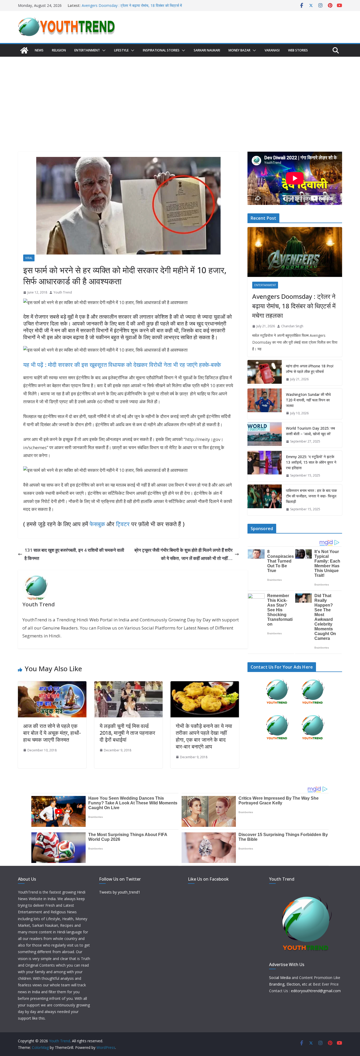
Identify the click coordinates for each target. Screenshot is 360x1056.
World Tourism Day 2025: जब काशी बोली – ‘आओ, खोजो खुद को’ (310, 431)
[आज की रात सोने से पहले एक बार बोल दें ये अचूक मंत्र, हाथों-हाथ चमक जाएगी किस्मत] (52, 685)
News (39, 50)
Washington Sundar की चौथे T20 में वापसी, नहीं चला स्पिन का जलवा (308, 400)
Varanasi (272, 50)
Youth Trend (62, 292)
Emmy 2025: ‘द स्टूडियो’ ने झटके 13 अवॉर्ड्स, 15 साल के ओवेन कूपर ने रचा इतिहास (311, 462)
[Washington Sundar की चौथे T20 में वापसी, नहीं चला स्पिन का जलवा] (264, 403)
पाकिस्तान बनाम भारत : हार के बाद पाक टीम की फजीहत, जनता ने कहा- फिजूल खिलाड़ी (311, 496)
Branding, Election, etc (288, 984)
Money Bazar (239, 50)
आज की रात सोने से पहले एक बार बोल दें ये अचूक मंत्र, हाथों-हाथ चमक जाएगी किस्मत (52, 732)
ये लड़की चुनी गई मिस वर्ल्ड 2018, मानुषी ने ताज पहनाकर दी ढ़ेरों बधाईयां (127, 732)
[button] (103, 50)
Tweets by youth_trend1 (119, 892)
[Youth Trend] (24, 50)
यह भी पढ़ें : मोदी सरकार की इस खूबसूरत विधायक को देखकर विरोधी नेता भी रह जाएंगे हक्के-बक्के (122, 364)
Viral (28, 258)
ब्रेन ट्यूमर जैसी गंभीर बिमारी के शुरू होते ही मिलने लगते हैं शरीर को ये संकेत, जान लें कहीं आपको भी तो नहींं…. (183, 554)
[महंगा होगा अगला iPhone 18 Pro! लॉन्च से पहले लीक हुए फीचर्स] (264, 372)
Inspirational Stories (161, 50)
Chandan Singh (292, 326)
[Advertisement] (180, 96)
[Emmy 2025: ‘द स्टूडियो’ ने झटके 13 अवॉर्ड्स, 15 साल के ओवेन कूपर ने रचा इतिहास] (264, 466)
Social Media (280, 977)
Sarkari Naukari (207, 50)
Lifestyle (121, 50)
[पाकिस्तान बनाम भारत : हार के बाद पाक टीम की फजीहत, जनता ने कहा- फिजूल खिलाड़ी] (264, 499)
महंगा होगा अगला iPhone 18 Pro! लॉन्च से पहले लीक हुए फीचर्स (309, 368)
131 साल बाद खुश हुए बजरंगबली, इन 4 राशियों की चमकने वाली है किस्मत (74, 554)
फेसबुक (97, 524)
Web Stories (298, 50)
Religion (59, 50)
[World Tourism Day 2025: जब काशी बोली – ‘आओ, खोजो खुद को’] (264, 435)
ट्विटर (123, 524)
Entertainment (87, 50)
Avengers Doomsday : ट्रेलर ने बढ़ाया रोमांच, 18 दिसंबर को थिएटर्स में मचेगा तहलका (293, 306)
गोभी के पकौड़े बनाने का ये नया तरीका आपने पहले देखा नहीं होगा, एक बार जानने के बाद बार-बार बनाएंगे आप (204, 736)
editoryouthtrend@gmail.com (316, 990)
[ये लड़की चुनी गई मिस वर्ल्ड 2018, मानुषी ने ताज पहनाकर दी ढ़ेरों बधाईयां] (128, 685)
